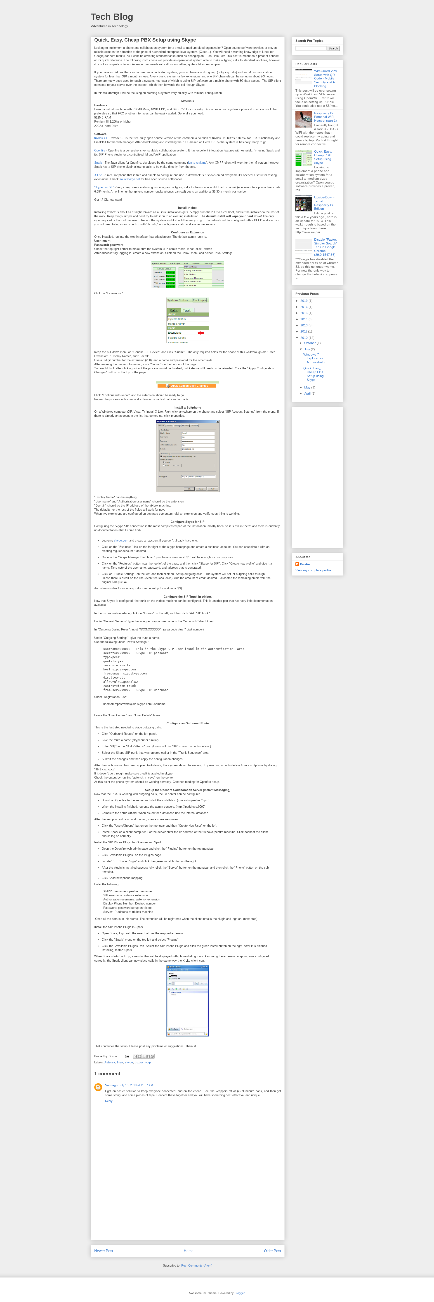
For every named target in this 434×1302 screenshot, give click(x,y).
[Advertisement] (188, 1205)
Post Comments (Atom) (196, 1265)
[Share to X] (144, 1056)
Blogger (239, 1293)
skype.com (121, 540)
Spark (98, 162)
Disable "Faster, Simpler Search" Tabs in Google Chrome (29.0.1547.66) (325, 247)
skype (129, 1062)
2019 (304, 300)
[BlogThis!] (139, 1056)
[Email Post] (127, 1056)
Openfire (100, 150)
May (307, 387)
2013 (304, 325)
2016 (304, 307)
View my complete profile (313, 570)
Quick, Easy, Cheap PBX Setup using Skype (323, 157)
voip (148, 1062)
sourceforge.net (130, 179)
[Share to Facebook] (148, 1056)
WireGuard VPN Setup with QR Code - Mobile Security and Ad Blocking (325, 78)
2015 (304, 313)
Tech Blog (112, 17)
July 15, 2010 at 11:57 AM (136, 1085)
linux (120, 1062)
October (310, 343)
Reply (109, 1101)
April (307, 393)
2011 (304, 331)
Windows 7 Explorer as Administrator (314, 358)
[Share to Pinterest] (152, 1056)
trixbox (139, 1062)
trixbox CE (101, 138)
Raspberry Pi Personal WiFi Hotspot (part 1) (325, 117)
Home (188, 1251)
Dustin (305, 564)
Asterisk (109, 1062)
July (307, 349)
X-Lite (98, 175)
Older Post (272, 1251)
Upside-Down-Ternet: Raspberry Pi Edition (324, 202)
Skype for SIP (104, 187)
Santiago (111, 1085)
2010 (304, 337)
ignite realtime (197, 162)
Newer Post (103, 1251)
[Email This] (135, 1056)
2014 (304, 319)
